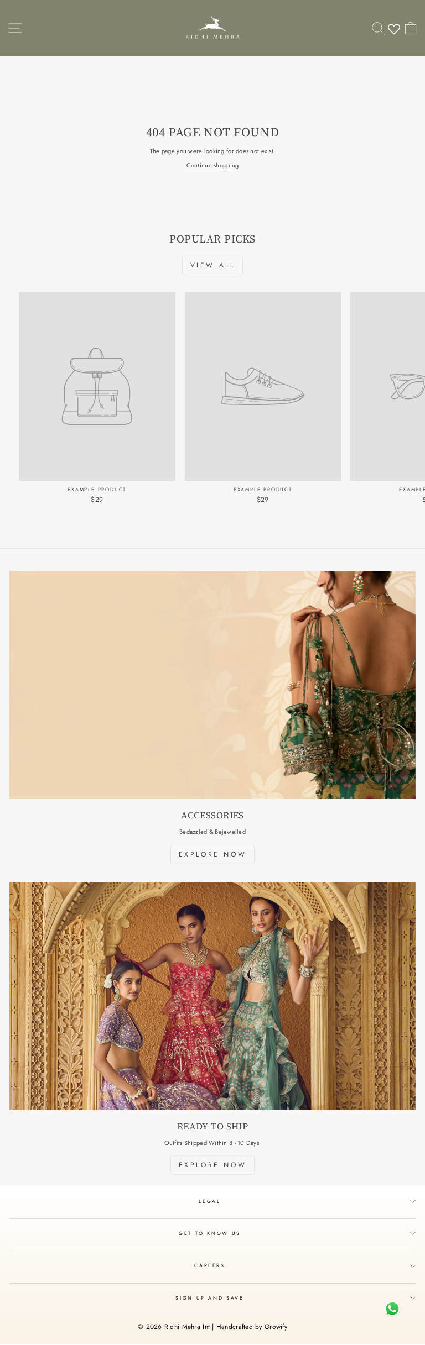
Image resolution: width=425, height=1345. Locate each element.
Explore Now (213, 854)
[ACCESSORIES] (212, 685)
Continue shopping (212, 165)
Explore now (213, 1165)
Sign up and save (209, 1298)
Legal (209, 1201)
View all (212, 265)
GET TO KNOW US (210, 1233)
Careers (209, 1265)
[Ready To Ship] (212, 996)
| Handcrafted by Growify (249, 1327)
